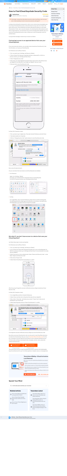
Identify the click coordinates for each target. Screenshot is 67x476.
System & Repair (17, 3)
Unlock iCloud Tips (55, 15)
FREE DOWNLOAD (31, 374)
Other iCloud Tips (54, 19)
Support (51, 3)
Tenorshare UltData (57, 34)
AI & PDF (39, 3)
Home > (11, 7)
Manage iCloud (54, 11)
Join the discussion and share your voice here (21, 385)
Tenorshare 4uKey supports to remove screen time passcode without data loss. (39, 395)
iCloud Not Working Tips (56, 17)
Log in (62, 3)
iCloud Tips (25, 15)
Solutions (44, 3)
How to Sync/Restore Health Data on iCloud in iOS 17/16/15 (19, 394)
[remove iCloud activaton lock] (17, 366)
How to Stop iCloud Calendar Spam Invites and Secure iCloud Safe (18, 398)
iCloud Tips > (15, 7)
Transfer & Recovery (25, 3)
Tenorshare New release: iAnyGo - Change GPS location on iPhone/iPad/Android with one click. (40, 400)
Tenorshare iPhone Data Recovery (36, 336)
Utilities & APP (33, 3)
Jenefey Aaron (15, 14)
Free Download (58, 41)
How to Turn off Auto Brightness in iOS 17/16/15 (19, 403)
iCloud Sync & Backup (55, 13)
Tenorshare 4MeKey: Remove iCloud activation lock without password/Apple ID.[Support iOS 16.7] (39, 406)
